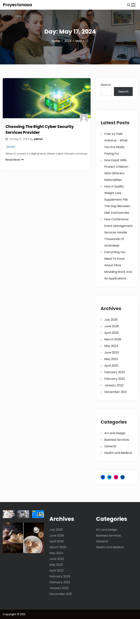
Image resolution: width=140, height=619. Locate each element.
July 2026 (111, 320)
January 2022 (113, 385)
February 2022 (114, 379)
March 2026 (112, 339)
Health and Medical (118, 453)
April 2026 (111, 333)
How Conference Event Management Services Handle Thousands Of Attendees (118, 232)
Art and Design (114, 433)
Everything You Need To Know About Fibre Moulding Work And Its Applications (118, 265)
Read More (12, 160)
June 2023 (111, 352)
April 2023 (111, 366)
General (11, 146)
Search (106, 85)
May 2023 (111, 359)
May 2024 (111, 346)
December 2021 (115, 392)
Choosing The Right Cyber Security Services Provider (39, 129)
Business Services (116, 440)
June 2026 (111, 326)
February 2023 (114, 372)
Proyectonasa (17, 5)
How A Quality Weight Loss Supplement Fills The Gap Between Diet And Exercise (117, 199)
